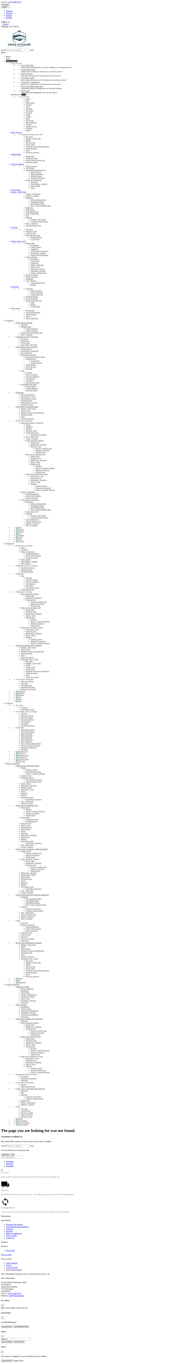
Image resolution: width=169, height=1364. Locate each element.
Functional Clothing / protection (32, 423)
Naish (28, 119)
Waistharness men (27, 404)
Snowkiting (15, 287)
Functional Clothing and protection (29, 1019)
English (9, 18)
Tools (28, 150)
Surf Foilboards (26, 738)
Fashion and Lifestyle (18, 241)
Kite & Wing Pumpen (33, 496)
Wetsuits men (35, 464)
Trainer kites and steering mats (31, 333)
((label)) (4, 1339)
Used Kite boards (27, 78)
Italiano (9, 15)
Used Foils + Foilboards (30, 82)
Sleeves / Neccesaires (33, 194)
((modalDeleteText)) (21, 1327)
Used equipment (16, 63)
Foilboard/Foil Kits (27, 590)
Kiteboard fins (31, 359)
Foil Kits (29, 373)
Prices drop (10, 1250)
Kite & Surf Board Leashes (35, 357)
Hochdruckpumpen (32, 494)
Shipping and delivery (14, 1224)
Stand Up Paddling (17, 164)
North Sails (30, 120)
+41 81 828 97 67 (14, 2)
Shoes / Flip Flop (32, 277)
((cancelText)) (7, 1327)
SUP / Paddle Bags (32, 214)
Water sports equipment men (36, 454)
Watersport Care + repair (29, 659)
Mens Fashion (21, 1005)
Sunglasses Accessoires (39, 435)
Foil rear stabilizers (32, 377)
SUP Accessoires (31, 166)
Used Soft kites (27, 74)
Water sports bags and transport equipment (32, 895)
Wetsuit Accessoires (42, 470)
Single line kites (36, 237)
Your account (6, 1255)
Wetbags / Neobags (32, 196)
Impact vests (35, 456)
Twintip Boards (26, 349)
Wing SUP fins (36, 172)
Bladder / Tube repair (28, 409)
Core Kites (29, 111)
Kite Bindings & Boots (29, 384)
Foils (22, 371)
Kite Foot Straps (31, 390)
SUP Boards (30, 168)
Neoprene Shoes (31, 431)
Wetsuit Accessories (42, 450)
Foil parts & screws (32, 383)
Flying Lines (25, 343)
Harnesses (20, 393)
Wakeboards (30, 156)
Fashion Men (30, 243)
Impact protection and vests (35, 160)
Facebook (10, 1162)
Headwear (29, 427)
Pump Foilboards (27, 740)
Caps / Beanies (31, 281)
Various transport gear (33, 225)
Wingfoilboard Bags (38, 204)
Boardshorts (35, 245)
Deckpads (29, 369)
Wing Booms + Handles (39, 184)
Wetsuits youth (36, 446)
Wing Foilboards (26, 734)
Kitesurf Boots (31, 386)
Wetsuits (33, 484)
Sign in (9, 1265)
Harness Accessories (28, 395)
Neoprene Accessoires (43, 488)
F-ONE (28, 117)
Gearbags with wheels (38, 220)
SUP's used (25, 91)
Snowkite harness (32, 297)
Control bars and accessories (27, 337)
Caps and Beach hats (38, 283)
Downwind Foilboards (28, 747)
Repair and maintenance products (29, 645)
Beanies (33, 285)
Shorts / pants (35, 462)
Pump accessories (32, 498)
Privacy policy (11, 1236)
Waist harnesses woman (29, 403)
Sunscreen (24, 937)
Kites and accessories (24, 323)
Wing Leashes (35, 186)
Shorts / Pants (35, 482)
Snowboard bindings (33, 312)
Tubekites (24, 325)
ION (27, 101)
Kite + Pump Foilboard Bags (41, 206)
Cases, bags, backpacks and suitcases (30, 1089)
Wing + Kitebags (31, 223)
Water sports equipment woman (37, 474)
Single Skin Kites (37, 295)
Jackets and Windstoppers (39, 255)
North (28, 107)
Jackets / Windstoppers (38, 273)
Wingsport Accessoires (28, 689)
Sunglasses (29, 279)
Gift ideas (14, 227)
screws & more (31, 367)
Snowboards (30, 310)
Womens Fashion (22, 987)
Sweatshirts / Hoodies (38, 253)
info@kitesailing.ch (16, 1296)
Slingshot (29, 109)
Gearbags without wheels (39, 221)
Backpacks (29, 208)
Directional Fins (36, 363)
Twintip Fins (35, 361)
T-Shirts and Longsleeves (39, 251)
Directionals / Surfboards (29, 351)
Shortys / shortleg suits (44, 448)
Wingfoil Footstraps (38, 178)
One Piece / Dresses (37, 269)
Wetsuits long (40, 452)
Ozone (28, 115)
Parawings (34, 182)
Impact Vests (35, 443)
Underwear (34, 249)
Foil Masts (29, 381)
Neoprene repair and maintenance (32, 413)
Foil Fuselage (30, 379)
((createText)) (19, 1342)
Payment (9, 1231)
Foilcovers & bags (32, 212)
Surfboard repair (31, 148)
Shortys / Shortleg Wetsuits (45, 468)
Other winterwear (32, 318)
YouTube (9, 1164)
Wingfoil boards (36, 176)
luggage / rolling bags (18, 192)
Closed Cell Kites (37, 293)
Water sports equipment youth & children (32, 849)
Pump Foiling (16, 190)
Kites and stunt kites (33, 235)
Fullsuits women (41, 486)
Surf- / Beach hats (32, 437)
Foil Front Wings (32, 375)
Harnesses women (27, 778)
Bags (27, 216)
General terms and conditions (17, 1227)
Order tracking (11, 1263)
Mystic (28, 99)
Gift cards (29, 229)
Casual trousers (36, 247)
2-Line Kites (35, 239)
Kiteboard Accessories (28, 355)
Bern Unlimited (31, 122)
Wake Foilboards (27, 736)
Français (9, 13)
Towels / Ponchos (32, 439)
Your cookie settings (14, 1270)
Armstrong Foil (31, 126)
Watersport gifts (31, 231)
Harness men (25, 817)
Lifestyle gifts (31, 233)
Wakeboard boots (32, 158)
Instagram (10, 1166)
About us (9, 1229)
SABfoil (29, 124)
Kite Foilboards (26, 353)
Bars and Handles (32, 299)
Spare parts (25, 941)
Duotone (29, 105)
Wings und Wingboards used (32, 86)
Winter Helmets (31, 314)
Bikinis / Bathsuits (37, 265)
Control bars (25, 341)
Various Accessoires (27, 939)
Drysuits (38, 466)
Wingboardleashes (37, 174)
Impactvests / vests (37, 476)
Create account (12, 1267)
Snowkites (29, 289)
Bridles (33, 304)
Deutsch (9, 11)
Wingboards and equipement (36, 170)
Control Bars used (28, 70)
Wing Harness (25, 564)
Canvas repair (35, 306)
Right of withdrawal (14, 1233)
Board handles (31, 365)
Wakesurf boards (31, 162)
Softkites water (26, 327)
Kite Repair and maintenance (27, 407)
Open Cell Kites (36, 291)
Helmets (28, 429)
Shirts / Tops (35, 267)
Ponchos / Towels (32, 275)
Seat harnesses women (28, 399)
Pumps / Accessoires (28, 492)
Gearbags (29, 218)
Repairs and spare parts (34, 301)
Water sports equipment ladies (27, 766)
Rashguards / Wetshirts (39, 444)
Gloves (28, 316)
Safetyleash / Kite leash (29, 345)
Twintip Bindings (32, 388)
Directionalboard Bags (38, 200)
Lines (33, 302)
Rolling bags (30, 210)
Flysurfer (29, 113)
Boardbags (29, 198)
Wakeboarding (16, 154)
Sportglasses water (32, 433)
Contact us (10, 1238)
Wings (33, 188)
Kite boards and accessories (26, 347)
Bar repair (24, 339)
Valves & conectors (32, 152)
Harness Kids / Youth (28, 397)
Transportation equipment (30, 500)
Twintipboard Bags (37, 202)
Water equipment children (35, 441)
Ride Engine (30, 103)
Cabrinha (29, 128)
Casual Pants (35, 261)
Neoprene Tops (36, 458)
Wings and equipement (34, 180)
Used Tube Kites (27, 65)
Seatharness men (26, 401)
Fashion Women (31, 257)
